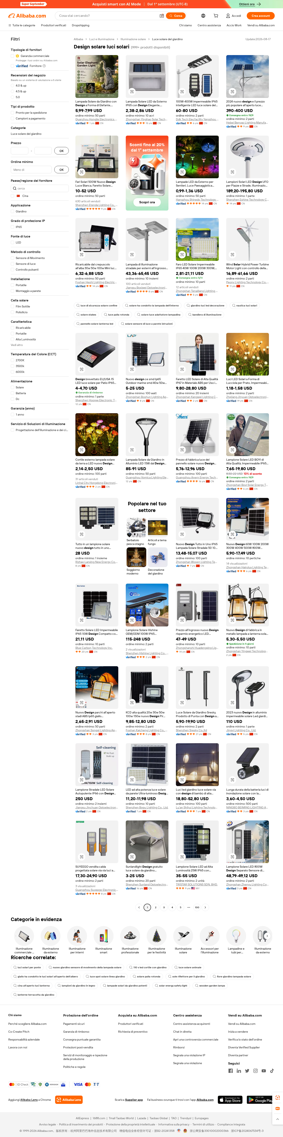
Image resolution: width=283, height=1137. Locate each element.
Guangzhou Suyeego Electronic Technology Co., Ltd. (96, 889)
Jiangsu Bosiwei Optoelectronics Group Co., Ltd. (147, 287)
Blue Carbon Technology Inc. (93, 647)
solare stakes (88, 314)
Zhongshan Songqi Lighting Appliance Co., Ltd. (96, 730)
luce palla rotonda (118, 314)
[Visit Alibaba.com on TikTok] (272, 1070)
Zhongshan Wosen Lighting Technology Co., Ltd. (197, 562)
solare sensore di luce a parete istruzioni (149, 323)
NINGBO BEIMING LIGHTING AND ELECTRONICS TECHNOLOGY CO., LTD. (247, 807)
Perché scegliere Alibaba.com (27, 1023)
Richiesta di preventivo (133, 1031)
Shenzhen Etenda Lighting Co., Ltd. (96, 205)
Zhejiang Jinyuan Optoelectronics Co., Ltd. (247, 397)
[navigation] (40, 474)
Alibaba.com (205, 1099)
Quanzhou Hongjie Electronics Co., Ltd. (96, 119)
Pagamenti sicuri (74, 1023)
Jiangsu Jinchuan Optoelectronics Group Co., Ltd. (96, 807)
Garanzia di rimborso (76, 1031)
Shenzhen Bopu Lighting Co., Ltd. (147, 807)
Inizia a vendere (238, 1031)
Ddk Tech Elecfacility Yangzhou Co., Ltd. (197, 119)
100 (197, 907)
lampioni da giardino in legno (78, 985)
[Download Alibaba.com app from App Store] (230, 1100)
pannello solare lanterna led (97, 323)
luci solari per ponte (29, 967)
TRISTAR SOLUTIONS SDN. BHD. (197, 884)
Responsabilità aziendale (24, 1039)
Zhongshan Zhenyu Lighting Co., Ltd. (247, 884)
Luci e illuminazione (101, 39)
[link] (277, 1097)
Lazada (141, 1118)
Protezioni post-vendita (78, 1047)
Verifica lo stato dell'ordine (245, 1039)
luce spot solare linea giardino (107, 976)
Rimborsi (179, 1047)
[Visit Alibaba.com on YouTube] (263, 1070)
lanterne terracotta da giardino (36, 994)
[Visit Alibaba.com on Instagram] (255, 1070)
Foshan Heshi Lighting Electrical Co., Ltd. (96, 282)
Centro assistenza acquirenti (191, 1023)
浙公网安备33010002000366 (209, 1130)
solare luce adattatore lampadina (160, 314)
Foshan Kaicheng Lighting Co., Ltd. (147, 730)
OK (61, 151)
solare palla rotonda (148, 976)
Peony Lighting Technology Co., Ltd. (247, 282)
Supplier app (134, 1099)
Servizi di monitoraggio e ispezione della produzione (85, 1057)
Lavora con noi (17, 1047)
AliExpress (82, 1118)
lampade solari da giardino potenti (127, 985)
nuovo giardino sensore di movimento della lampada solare (87, 967)
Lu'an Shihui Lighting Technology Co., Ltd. (197, 807)
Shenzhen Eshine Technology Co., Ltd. (247, 199)
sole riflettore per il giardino (188, 976)
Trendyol (185, 1118)
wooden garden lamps (212, 985)
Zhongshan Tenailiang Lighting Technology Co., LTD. (197, 291)
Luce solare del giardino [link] (167, 39)
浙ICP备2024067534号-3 (247, 1130)
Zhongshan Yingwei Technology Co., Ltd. (247, 651)
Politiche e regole (74, 1066)
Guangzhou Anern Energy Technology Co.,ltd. (197, 477)
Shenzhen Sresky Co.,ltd (191, 730)
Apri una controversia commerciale (195, 1039)
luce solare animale (190, 967)
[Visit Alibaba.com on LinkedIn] (238, 1070)
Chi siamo (15, 1015)
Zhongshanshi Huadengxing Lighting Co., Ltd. (197, 647)
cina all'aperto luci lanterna (34, 985)
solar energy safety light (173, 985)
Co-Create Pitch (18, 1031)
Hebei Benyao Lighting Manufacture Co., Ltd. (247, 122)
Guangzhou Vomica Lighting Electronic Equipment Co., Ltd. (147, 477)
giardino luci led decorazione (207, 305)
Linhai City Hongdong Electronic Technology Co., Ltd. (96, 482)
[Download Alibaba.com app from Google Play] (261, 1100)
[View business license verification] (179, 1131)
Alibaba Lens (29, 1099)
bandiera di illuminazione (206, 314)
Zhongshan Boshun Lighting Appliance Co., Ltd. (147, 397)
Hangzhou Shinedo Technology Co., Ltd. (197, 199)
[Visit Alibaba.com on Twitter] (247, 1070)
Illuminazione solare (133, 39)
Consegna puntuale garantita (81, 1039)
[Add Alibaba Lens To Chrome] (69, 1100)
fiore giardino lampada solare (234, 976)
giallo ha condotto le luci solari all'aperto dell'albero (48, 976)
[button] (161, 15)
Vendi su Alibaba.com (241, 1023)
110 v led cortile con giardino (150, 967)
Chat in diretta (182, 1031)
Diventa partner (238, 1055)
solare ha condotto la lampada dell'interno (154, 305)
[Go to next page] (205, 907)
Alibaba (78, 39)
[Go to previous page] (139, 907)
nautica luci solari (246, 305)
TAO (174, 1118)
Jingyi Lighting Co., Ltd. (241, 730)
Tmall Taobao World (121, 1118)
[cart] (217, 16)
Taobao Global (159, 1118)
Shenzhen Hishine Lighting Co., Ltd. (147, 653)
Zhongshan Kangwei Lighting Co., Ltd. (197, 397)
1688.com (99, 1118)
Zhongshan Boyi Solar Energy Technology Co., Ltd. (247, 485)
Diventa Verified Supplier (244, 1047)
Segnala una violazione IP (189, 1055)
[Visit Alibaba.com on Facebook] (230, 1070)
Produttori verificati (130, 1023)
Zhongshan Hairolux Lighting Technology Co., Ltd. (247, 567)
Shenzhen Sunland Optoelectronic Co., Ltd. (147, 884)
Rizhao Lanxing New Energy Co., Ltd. (96, 562)
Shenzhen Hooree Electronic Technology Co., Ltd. (96, 400)
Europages (202, 1118)
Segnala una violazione (187, 1063)
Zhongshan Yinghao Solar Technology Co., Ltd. (147, 119)
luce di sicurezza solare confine (99, 305)
